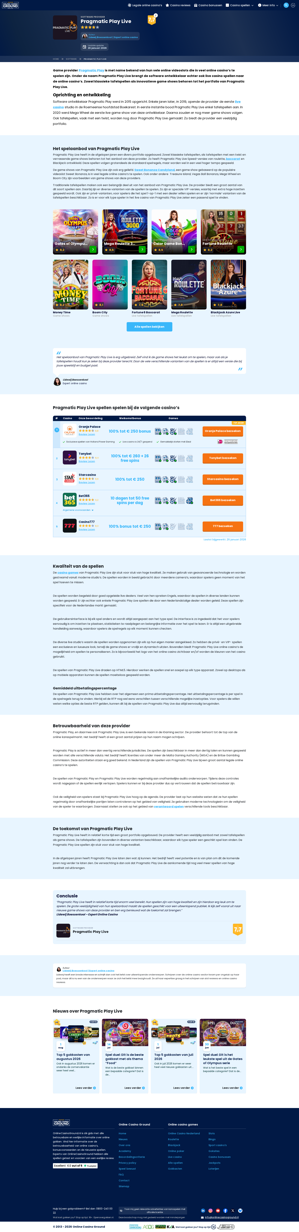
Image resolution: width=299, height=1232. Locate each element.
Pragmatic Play (91, 70)
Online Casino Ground (89, 1227)
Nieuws (123, 1139)
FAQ (121, 1174)
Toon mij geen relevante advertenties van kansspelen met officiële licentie (154, 1211)
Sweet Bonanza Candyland (154, 170)
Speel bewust (127, 1168)
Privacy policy (127, 1163)
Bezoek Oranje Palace (180, 15)
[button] (153, 510)
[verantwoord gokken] (293, 5)
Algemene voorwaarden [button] (76, 510)
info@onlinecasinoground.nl (222, 1217)
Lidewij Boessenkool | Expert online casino (88, 970)
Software (71, 59)
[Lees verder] (76, 1056)
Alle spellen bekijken (149, 327)
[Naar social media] (203, 1210)
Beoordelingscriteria (132, 1157)
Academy (125, 1151)
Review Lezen (87, 434)
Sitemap (124, 1186)
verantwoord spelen (169, 807)
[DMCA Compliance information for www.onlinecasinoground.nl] (226, 1227)
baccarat (233, 159)
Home (56, 59)
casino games (67, 573)
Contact (124, 1180)
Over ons (124, 1145)
